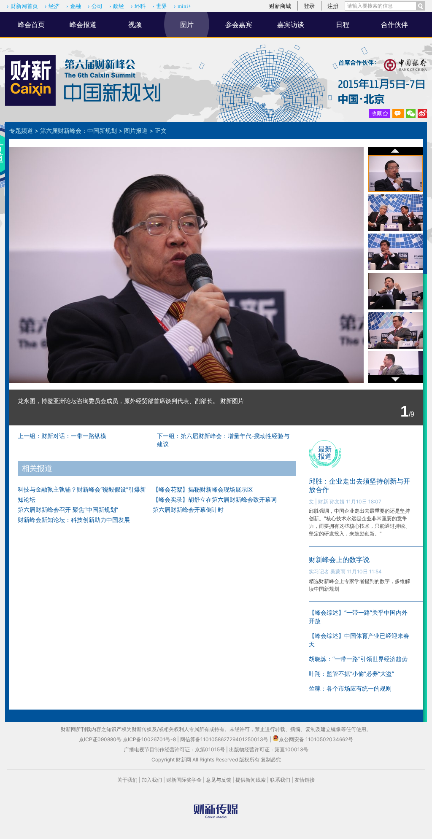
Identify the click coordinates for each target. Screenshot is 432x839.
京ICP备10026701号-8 (150, 739)
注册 (332, 6)
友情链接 (304, 780)
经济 (54, 6)
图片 (187, 24)
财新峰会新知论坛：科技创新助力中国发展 (74, 519)
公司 (97, 6)
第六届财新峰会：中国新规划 (78, 130)
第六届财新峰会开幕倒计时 (188, 509)
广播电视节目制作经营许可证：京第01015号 (174, 749)
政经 (118, 6)
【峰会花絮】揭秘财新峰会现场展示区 (203, 489)
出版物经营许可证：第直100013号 (268, 749)
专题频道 (21, 130)
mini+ (184, 6)
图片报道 (136, 130)
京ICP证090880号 (100, 739)
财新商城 (280, 6)
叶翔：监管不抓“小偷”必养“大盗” (351, 673)
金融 (75, 6)
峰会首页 (31, 24)
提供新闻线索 (250, 780)
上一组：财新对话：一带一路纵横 (62, 435)
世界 (161, 6)
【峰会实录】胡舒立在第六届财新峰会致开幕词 (215, 499)
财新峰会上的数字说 (339, 559)
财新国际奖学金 (184, 780)
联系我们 (280, 780)
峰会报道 (83, 24)
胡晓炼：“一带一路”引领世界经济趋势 (358, 658)
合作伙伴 (394, 24)
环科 (140, 6)
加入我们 (152, 780)
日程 (342, 24)
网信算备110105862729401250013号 (225, 739)
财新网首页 (24, 6)
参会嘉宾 (238, 24)
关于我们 (127, 780)
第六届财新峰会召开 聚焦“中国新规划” (68, 509)
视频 (135, 24)
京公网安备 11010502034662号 (316, 739)
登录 (309, 6)
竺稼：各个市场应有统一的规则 (350, 688)
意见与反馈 (218, 780)
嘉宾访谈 (290, 24)
